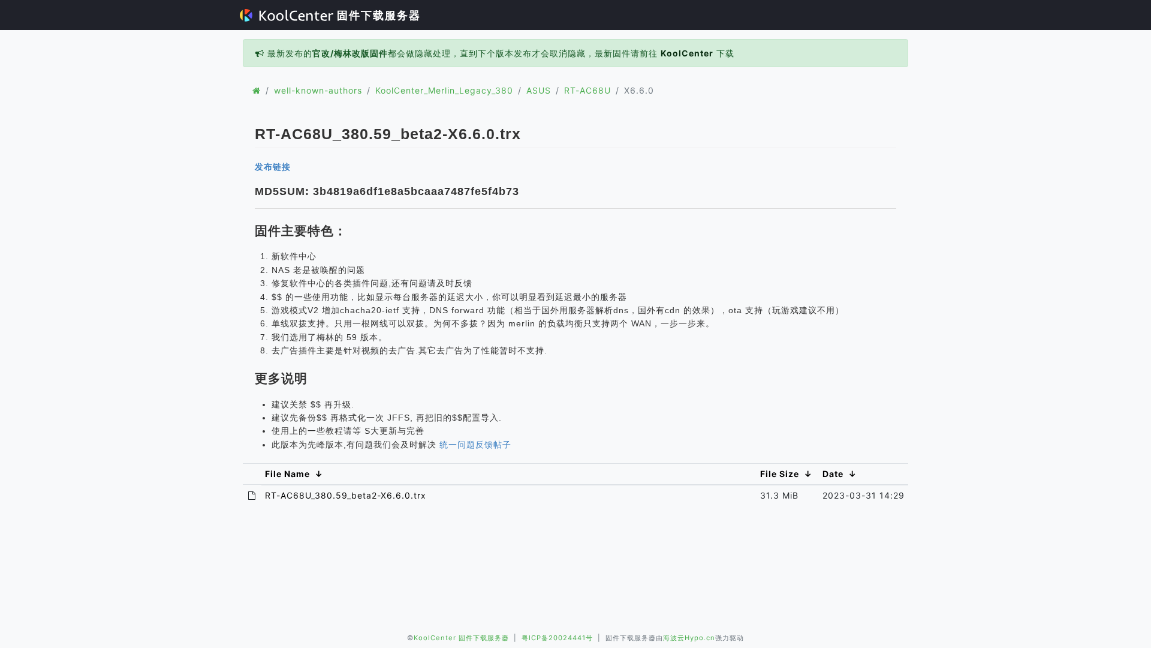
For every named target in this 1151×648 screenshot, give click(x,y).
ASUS (538, 90)
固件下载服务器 (377, 15)
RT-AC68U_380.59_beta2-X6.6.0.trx (345, 495)
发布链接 (273, 167)
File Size (779, 474)
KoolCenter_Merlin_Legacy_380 (444, 90)
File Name (287, 474)
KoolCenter (687, 53)
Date (832, 474)
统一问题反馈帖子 (475, 444)
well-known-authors (318, 90)
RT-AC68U (587, 90)
